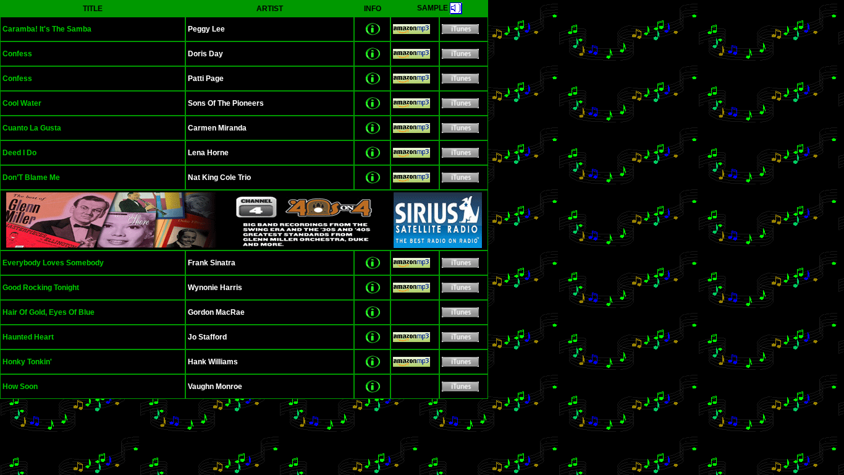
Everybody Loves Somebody (53, 263)
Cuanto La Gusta (31, 128)
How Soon (20, 386)
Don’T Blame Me (31, 177)
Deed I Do (19, 152)
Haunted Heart (28, 337)
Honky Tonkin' (27, 361)
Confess (17, 53)
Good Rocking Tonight (40, 287)
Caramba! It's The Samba (46, 29)
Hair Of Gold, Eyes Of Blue (48, 312)
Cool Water (21, 103)
